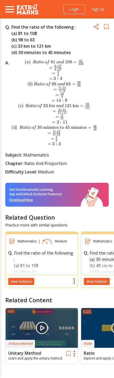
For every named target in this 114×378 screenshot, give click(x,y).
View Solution (21, 281)
